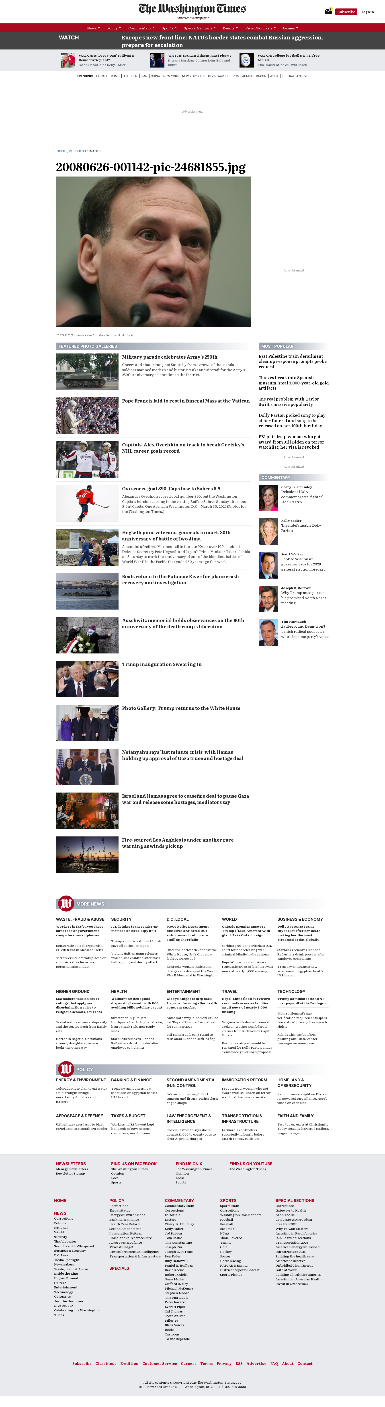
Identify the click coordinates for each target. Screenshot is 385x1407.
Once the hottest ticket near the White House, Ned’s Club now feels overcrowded (192, 954)
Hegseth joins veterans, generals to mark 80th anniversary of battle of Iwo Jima (176, 535)
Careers (189, 1363)
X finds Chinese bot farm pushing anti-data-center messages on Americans (297, 1038)
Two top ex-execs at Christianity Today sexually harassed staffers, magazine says (303, 1128)
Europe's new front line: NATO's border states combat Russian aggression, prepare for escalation (223, 41)
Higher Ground (73, 991)
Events (229, 28)
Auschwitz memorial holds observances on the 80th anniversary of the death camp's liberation (183, 623)
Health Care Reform (124, 1224)
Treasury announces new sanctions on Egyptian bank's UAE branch (134, 1092)
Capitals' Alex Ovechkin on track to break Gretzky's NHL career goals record (183, 447)
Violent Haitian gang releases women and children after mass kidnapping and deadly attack (135, 957)
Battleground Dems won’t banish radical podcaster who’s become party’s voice (305, 631)
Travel (229, 991)
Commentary (139, 28)
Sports (167, 28)
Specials (119, 1268)
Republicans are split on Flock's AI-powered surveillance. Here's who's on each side (302, 1098)
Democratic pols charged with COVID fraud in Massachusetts (79, 947)
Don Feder (173, 1256)
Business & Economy (300, 919)
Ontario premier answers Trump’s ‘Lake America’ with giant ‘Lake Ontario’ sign (246, 930)
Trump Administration (248, 76)
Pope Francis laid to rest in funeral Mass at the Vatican (186, 400)
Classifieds (106, 1363)
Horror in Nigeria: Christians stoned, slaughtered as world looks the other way (79, 1043)
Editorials (172, 1214)
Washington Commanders (241, 1214)
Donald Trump (107, 76)
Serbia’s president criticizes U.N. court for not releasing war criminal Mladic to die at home (247, 949)
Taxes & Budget (128, 1115)
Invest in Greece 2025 (292, 1283)
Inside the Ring (66, 1273)
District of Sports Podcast (240, 1269)
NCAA (224, 1233)
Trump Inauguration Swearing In (162, 664)
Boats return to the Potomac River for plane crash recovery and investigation (180, 579)
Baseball (226, 1224)
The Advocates (65, 1241)
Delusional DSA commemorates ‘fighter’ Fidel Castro (302, 496)
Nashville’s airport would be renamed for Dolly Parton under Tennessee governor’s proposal (247, 1047)
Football (226, 1219)
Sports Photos (231, 1274)
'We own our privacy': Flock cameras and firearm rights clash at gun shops (192, 1098)
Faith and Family (295, 1115)
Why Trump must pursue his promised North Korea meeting (303, 597)
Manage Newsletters (72, 1169)
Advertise (256, 1363)
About (288, 1363)
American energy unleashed (298, 1247)
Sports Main (229, 1205)
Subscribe (346, 11)
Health (119, 991)
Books (169, 1329)
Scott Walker (292, 554)
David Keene (174, 1269)
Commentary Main (179, 1205)
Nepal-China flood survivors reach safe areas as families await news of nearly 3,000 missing (247, 966)
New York (171, 76)
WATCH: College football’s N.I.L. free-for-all (289, 57)
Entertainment (184, 991)
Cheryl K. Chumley (296, 487)
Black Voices (174, 1325)
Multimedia (77, 151)
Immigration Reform (244, 1080)
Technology (291, 991)
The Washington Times (129, 1169)
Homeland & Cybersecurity (130, 1237)
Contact (305, 1363)
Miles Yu (171, 1320)
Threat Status (119, 1210)
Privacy (224, 1363)
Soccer (225, 1256)
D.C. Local (178, 919)
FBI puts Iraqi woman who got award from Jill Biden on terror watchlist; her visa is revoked (246, 1092)
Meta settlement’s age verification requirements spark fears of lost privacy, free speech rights (302, 1020)
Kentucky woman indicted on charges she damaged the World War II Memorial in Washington (192, 970)
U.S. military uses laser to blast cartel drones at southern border (82, 1126)
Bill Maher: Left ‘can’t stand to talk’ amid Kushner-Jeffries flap (191, 1036)
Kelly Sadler (291, 520)
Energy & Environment (81, 1080)
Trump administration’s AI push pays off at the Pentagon (136, 943)
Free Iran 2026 (286, 1224)
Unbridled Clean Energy (294, 1265)
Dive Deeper (63, 1305)
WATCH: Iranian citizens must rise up (199, 55)
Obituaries (62, 1296)
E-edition (129, 1363)
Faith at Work (286, 1269)
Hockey (226, 1251)
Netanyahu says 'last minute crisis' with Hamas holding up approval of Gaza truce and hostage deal (183, 754)
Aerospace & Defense (79, 1115)
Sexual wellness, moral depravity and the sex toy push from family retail (81, 1026)
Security (121, 919)
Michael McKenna (179, 1288)
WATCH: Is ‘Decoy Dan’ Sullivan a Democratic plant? (106, 57)
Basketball (228, 1228)
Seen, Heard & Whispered (74, 1246)
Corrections (63, 1218)
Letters (170, 1219)
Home (61, 151)
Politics (60, 1223)
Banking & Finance (131, 1080)
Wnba (274, 76)
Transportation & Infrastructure (135, 1256)
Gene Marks (174, 1279)
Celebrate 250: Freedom (294, 1219)
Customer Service (159, 1363)
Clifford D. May (176, 1283)
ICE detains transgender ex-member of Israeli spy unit (134, 928)
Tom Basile (173, 1237)
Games (289, 28)
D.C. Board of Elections (293, 1237)
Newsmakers (64, 1264)
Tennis (225, 1242)
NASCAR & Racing (234, 1265)
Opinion (117, 1173)
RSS (239, 1363)
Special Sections (198, 28)
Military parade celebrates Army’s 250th (170, 356)
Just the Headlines (68, 1301)
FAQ (274, 1363)
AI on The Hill (286, 1214)
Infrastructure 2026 (291, 1251)
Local (115, 1177)
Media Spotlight (67, 1259)
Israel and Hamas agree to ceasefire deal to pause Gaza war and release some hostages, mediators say (185, 798)
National (61, 1227)
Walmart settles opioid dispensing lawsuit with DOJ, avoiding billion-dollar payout (136, 1002)
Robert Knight (176, 1274)
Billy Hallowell (176, 1260)
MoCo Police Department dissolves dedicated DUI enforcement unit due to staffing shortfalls (188, 933)
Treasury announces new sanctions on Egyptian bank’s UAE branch (300, 970)
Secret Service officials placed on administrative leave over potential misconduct (81, 962)
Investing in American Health (299, 1279)
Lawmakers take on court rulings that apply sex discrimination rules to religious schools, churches (79, 1005)
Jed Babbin (173, 1233)
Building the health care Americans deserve (295, 1258)
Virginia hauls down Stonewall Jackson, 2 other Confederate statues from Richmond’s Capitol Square (247, 1028)
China (155, 76)
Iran (144, 76)
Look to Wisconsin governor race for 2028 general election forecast (303, 564)
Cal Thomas (174, 1311)
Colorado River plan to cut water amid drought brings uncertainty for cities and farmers (81, 1095)
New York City (193, 76)
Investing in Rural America (296, 1233)
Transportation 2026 (292, 1242)
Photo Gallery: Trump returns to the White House (181, 708)
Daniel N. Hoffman (179, 1265)
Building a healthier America (298, 1274)
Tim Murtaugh (293, 621)
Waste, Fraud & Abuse (80, 919)
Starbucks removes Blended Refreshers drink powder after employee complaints (301, 954)
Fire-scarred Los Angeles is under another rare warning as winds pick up (178, 842)
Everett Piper (175, 1306)
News (92, 28)
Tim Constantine (178, 1242)
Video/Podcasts (258, 28)
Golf (223, 1247)
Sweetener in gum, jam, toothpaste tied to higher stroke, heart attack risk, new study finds (137, 1024)
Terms (206, 1363)
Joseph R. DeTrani (296, 587)
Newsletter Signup (70, 1173)
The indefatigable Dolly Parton (301, 527)
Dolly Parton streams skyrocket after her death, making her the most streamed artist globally (299, 933)
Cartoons (172, 1334)
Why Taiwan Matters (292, 1228)
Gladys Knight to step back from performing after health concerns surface (192, 1002)
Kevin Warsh (218, 76)
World (229, 919)
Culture (60, 1282)
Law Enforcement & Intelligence (134, 1251)
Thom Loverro (231, 1237)
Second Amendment (125, 1228)
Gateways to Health (291, 1210)
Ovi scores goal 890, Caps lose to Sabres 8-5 (171, 488)
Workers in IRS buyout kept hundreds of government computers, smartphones (79, 930)
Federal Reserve (295, 76)
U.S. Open (130, 76)
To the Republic (177, 1338)
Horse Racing (230, 1260)
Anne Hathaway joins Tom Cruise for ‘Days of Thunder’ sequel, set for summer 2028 (192, 1022)
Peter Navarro (175, 1302)
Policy (112, 28)
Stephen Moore (177, 1292)
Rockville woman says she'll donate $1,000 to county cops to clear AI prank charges (191, 1134)
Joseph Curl (174, 1247)
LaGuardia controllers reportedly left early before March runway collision (243, 1134)
